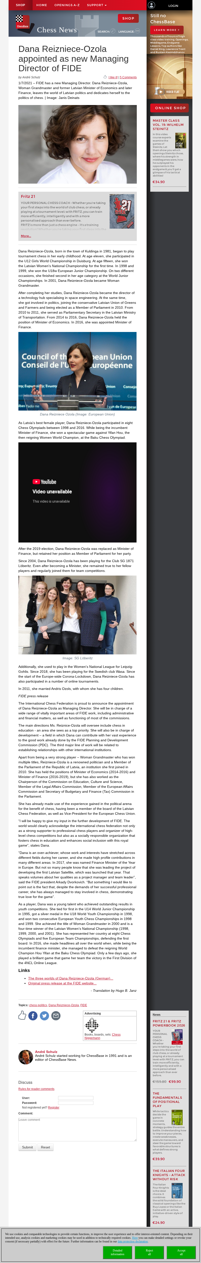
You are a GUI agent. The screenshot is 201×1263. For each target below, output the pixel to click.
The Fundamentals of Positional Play (167, 1099)
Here (135, 1237)
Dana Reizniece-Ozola (64, 1005)
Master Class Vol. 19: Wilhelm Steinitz (168, 124)
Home (41, 5)
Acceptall (181, 1252)
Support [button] (95, 5)
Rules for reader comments (36, 1089)
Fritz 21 (28, 196)
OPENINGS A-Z (67, 5)
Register (53, 1107)
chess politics (38, 1005)
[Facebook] (33, 1015)
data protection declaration (133, 1241)
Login (173, 6)
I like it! (113, 77)
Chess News (57, 29)
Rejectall (149, 1252)
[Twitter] (44, 1015)
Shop (20, 5)
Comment (25, 1113)
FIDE (83, 1005)
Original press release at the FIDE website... (62, 983)
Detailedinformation (117, 1252)
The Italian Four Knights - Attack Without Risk (169, 1175)
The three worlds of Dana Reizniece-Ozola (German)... (70, 978)
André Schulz (46, 1052)
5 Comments (128, 77)
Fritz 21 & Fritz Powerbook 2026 (169, 1023)
